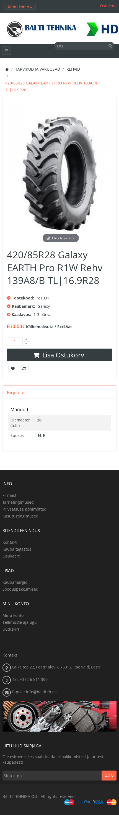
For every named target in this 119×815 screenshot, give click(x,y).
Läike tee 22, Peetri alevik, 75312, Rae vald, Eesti (56, 667)
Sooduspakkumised (20, 589)
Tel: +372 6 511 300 (30, 679)
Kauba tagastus (16, 549)
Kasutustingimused (20, 516)
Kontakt (9, 542)
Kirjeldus (16, 392)
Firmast (9, 495)
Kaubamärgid (15, 582)
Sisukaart (11, 556)
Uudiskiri (10, 629)
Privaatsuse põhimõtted (24, 509)
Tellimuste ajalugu (19, 622)
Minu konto (13, 615)
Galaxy (44, 306)
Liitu (109, 775)
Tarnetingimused (18, 502)
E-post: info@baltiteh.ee (34, 691)
